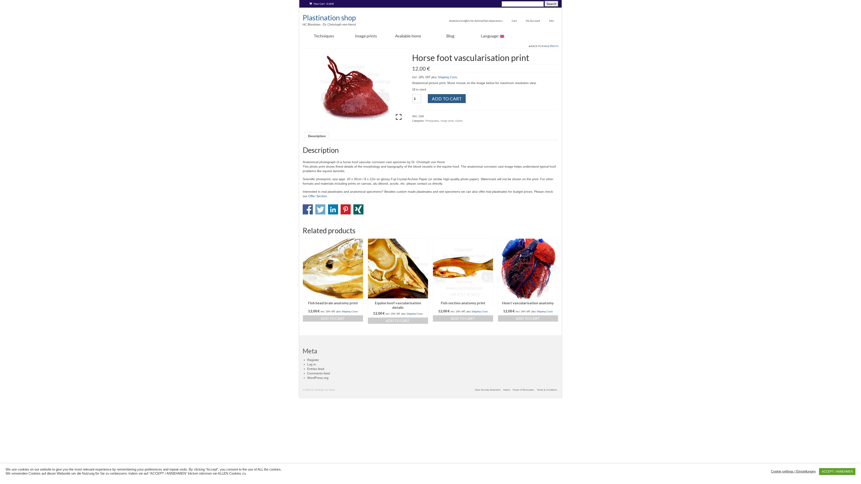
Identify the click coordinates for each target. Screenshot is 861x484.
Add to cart (447, 98)
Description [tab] (317, 136)
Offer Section (317, 196)
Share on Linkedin (333, 209)
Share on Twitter (320, 209)
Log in (311, 364)
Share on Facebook (308, 209)
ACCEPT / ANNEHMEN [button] (837, 471)
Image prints (550, 46)
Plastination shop (329, 17)
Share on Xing (358, 209)
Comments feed (318, 373)
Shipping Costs (447, 77)
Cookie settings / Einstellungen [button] (793, 471)
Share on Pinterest (346, 209)
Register (313, 360)
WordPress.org (317, 378)
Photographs (432, 120)
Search (551, 4)
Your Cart (323, 3)
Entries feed (315, 369)
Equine (459, 120)
